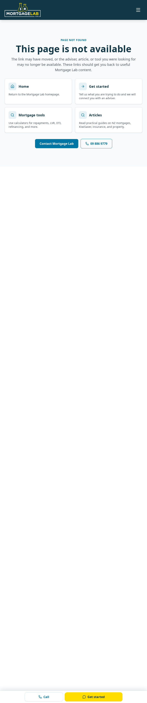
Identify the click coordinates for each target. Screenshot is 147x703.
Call (46, 697)
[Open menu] (138, 10)
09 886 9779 (98, 144)
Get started (96, 697)
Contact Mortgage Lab (57, 144)
